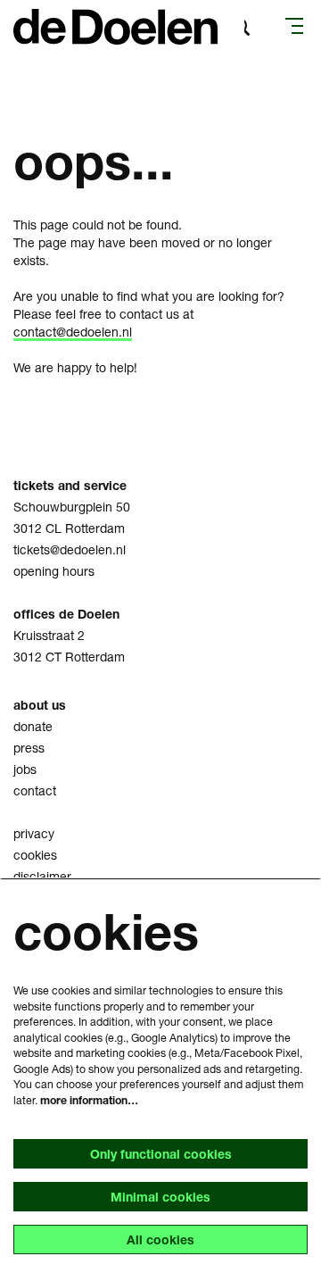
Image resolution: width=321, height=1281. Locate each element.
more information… (89, 1100)
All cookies (160, 1239)
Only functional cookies (161, 1153)
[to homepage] (115, 27)
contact (34, 790)
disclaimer (42, 876)
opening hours (54, 570)
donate (33, 726)
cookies (35, 854)
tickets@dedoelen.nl (69, 549)
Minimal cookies (160, 1196)
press (29, 747)
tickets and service (70, 485)
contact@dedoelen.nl (72, 331)
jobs (25, 769)
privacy (33, 833)
